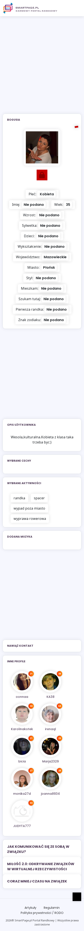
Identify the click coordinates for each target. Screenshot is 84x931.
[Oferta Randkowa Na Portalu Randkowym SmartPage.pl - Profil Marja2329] (50, 746)
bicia (22, 761)
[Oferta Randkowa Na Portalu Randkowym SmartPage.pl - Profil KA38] (50, 681)
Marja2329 (50, 761)
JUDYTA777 (22, 826)
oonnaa (22, 697)
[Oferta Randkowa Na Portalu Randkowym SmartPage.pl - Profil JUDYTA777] (22, 811)
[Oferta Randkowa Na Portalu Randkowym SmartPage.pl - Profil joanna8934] (50, 778)
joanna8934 (50, 794)
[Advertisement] (42, 67)
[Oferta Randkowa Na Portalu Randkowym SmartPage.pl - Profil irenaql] (50, 714)
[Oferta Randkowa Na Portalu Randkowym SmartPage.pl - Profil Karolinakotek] (22, 714)
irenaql (50, 729)
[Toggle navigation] (75, 8)
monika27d (22, 794)
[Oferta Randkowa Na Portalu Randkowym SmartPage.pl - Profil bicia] (22, 746)
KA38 (50, 697)
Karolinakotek (22, 729)
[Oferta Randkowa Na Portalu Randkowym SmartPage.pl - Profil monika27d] (22, 778)
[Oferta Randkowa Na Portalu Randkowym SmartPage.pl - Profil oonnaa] (22, 681)
